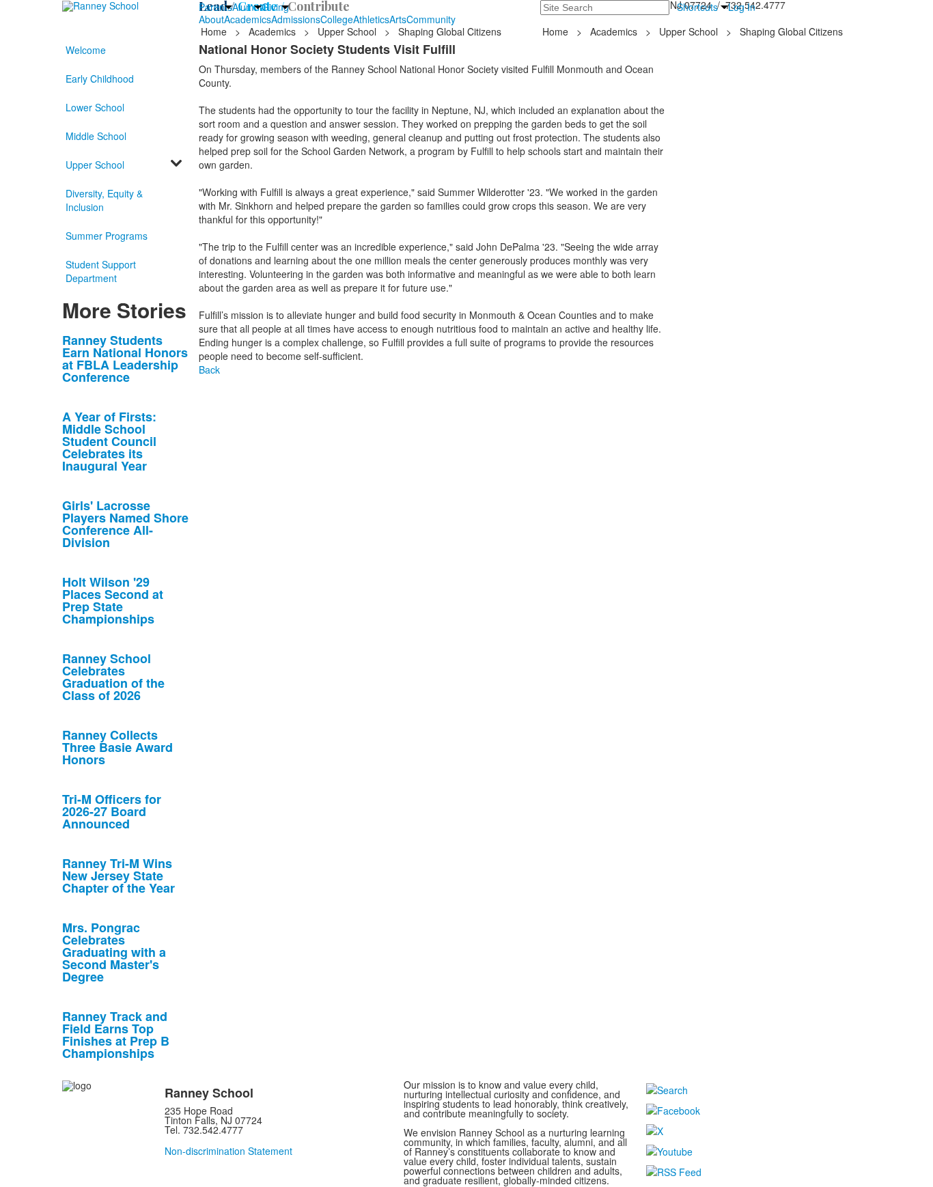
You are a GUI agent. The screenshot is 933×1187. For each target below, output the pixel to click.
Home (215, 31)
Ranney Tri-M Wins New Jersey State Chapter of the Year (118, 875)
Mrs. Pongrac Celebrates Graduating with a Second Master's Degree (114, 952)
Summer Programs (107, 235)
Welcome (86, 50)
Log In (741, 7)
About (211, 19)
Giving (275, 7)
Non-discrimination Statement (228, 1151)
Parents (215, 7)
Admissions (295, 19)
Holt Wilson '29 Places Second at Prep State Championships (112, 600)
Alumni (247, 7)
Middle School (96, 136)
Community (431, 19)
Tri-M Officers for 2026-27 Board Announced (111, 811)
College (336, 19)
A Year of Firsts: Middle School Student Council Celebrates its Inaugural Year (109, 441)
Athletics (371, 19)
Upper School (347, 31)
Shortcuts (697, 7)
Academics (247, 19)
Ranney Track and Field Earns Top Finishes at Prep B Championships (115, 1034)
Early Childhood (100, 78)
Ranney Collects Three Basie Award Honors (117, 747)
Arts (397, 19)
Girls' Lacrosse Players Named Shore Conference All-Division (125, 524)
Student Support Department (101, 271)
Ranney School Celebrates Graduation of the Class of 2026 (113, 677)
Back (209, 369)
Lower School (95, 107)
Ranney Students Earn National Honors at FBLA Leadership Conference (125, 358)
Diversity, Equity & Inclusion (104, 200)
